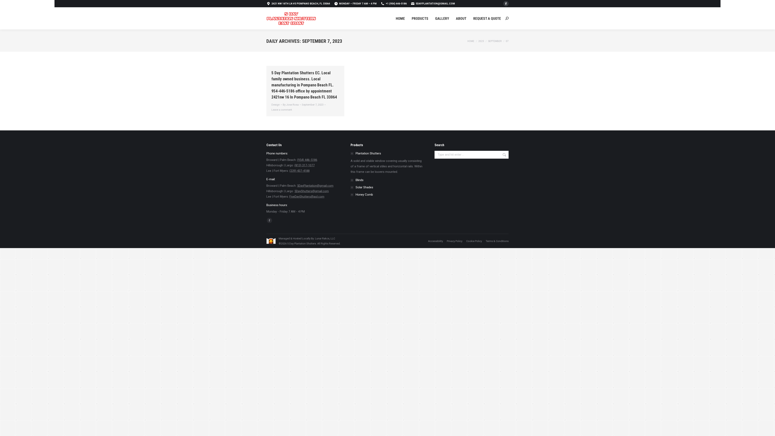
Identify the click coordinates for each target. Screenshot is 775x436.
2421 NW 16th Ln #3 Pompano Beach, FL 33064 (300, 3)
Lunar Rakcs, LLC (325, 238)
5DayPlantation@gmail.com (435, 3)
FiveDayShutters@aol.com (306, 196)
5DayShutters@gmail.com (311, 191)
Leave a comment (281, 109)
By (291, 104)
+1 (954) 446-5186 (396, 3)
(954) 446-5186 (307, 160)
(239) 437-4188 (299, 171)
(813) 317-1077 (304, 165)
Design (275, 104)
